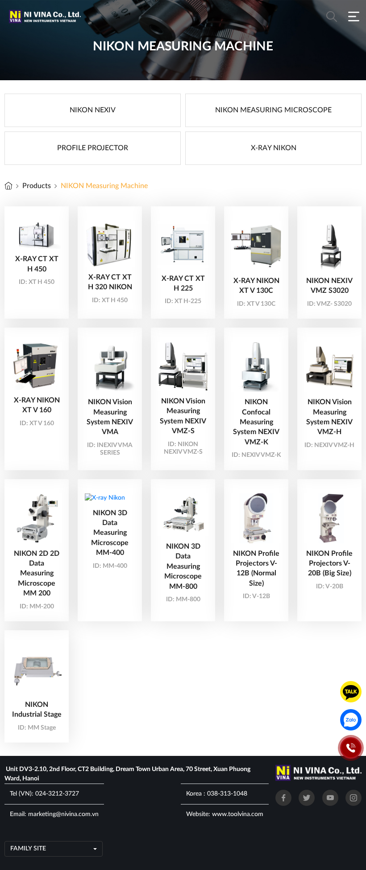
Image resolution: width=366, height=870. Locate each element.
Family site (28, 848)
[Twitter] (307, 798)
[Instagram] (353, 798)
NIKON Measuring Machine (104, 185)
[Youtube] (330, 798)
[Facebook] (283, 798)
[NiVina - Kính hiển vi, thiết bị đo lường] (8, 185)
